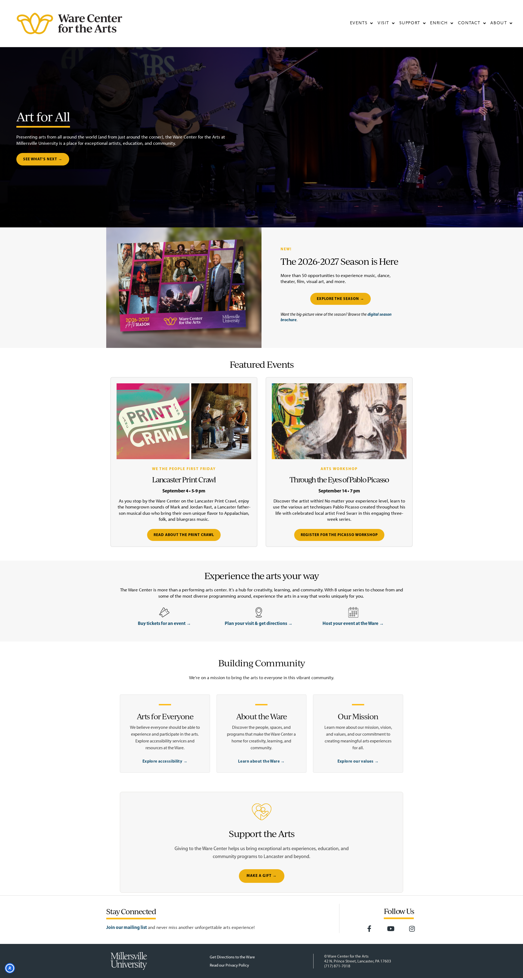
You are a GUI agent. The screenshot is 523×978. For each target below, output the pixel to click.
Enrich (439, 23)
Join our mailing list (126, 927)
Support (409, 23)
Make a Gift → (262, 876)
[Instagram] (412, 928)
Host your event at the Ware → (353, 623)
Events (359, 23)
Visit (383, 23)
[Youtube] (390, 928)
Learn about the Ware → (261, 761)
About (498, 23)
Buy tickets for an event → (164, 623)
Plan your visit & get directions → (259, 623)
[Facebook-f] (369, 928)
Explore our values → (358, 761)
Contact (469, 23)
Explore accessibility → (164, 761)
